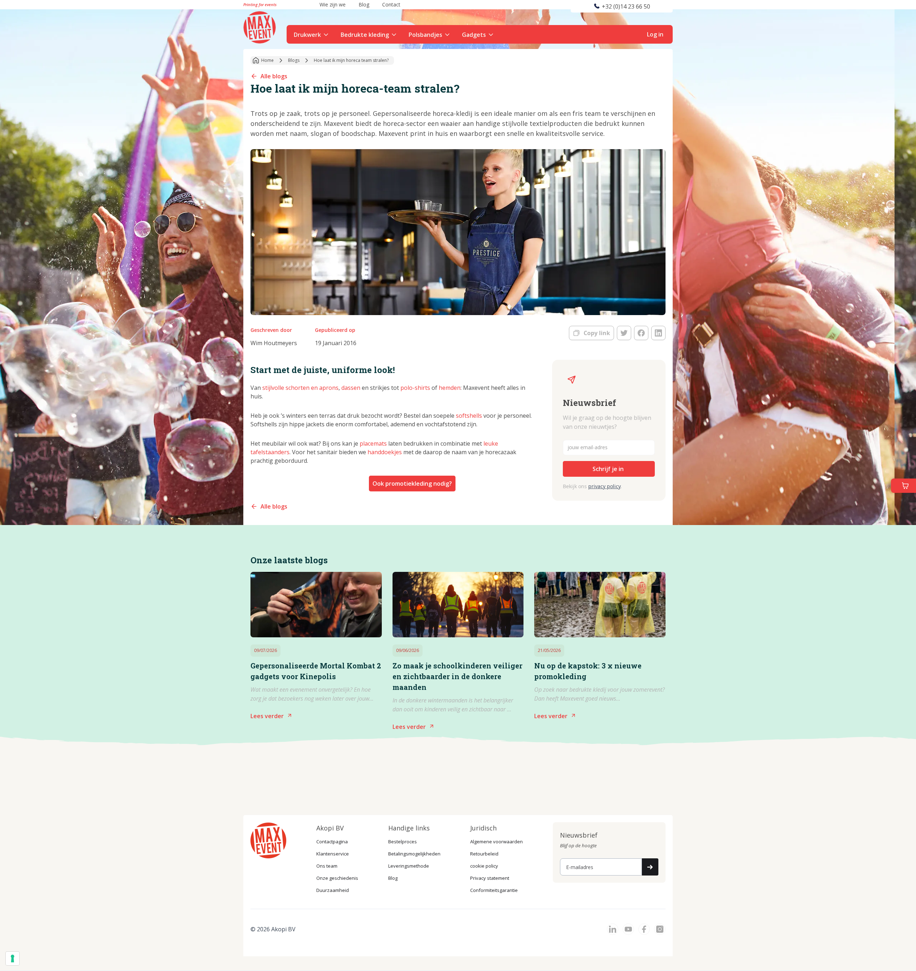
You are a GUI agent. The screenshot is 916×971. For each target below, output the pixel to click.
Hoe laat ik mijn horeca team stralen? (351, 60)
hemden (450, 388)
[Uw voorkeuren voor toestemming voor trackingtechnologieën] (12, 958)
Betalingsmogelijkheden (414, 853)
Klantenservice (332, 853)
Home (267, 60)
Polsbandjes (425, 35)
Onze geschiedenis (337, 878)
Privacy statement (489, 878)
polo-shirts (415, 388)
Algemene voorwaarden (496, 841)
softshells (469, 416)
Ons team (326, 866)
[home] (260, 26)
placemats (373, 443)
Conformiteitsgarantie (494, 890)
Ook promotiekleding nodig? (412, 483)
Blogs (293, 60)
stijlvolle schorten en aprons (300, 388)
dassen (350, 388)
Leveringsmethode (408, 866)
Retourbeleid (484, 853)
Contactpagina (332, 841)
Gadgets (474, 35)
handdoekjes (384, 452)
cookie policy (484, 866)
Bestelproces (402, 841)
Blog (393, 878)
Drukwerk (307, 35)
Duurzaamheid (332, 890)
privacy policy (604, 486)
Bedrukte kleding (365, 35)
